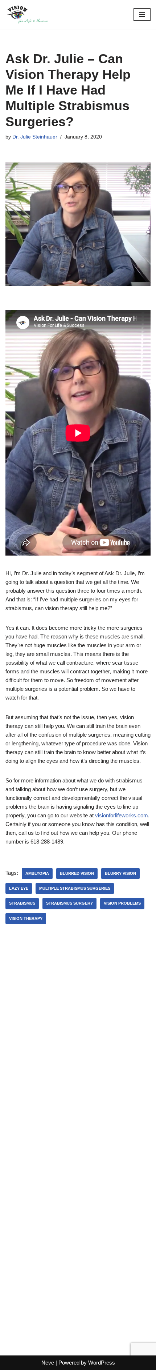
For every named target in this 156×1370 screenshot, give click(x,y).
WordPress (101, 1362)
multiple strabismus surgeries (74, 888)
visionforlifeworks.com (121, 815)
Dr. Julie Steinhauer (34, 137)
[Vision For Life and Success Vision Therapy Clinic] (27, 14)
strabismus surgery (69, 903)
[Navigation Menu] (142, 14)
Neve (47, 1362)
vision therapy (25, 918)
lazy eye (18, 888)
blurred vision (77, 873)
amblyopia (37, 873)
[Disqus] (78, 1040)
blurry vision (120, 873)
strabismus (22, 903)
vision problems (122, 903)
